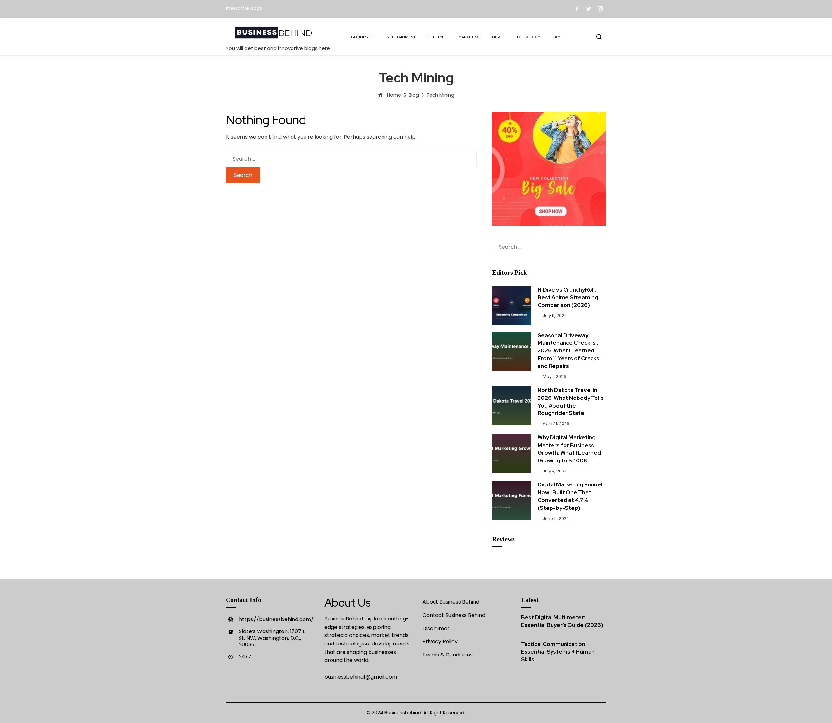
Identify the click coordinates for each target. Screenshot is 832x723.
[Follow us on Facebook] (577, 9)
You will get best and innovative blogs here (278, 48)
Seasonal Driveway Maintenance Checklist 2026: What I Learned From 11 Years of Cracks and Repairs (568, 351)
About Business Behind (450, 602)
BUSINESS (360, 37)
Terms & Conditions (447, 654)
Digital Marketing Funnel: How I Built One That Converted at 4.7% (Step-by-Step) (571, 496)
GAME (557, 37)
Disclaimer (435, 628)
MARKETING (469, 37)
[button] (599, 37)
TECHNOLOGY (527, 37)
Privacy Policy (440, 641)
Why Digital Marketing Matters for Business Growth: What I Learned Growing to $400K (569, 449)
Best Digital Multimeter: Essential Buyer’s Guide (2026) (562, 621)
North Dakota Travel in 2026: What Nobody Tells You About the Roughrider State (571, 401)
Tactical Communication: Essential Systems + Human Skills (558, 652)
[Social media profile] (588, 9)
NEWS (497, 37)
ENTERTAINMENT (400, 37)
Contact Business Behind (453, 615)
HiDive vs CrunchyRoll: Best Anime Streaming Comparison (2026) (568, 297)
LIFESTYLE (437, 37)
